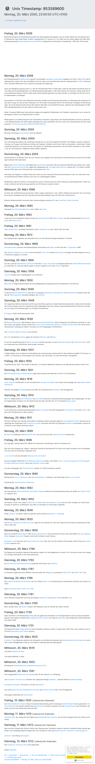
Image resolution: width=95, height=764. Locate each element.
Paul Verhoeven (43, 218)
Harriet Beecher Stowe (53, 502)
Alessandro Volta (10, 541)
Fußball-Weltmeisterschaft (81, 263)
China (47, 169)
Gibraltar (61, 252)
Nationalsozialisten (64, 342)
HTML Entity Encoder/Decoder (61, 755)
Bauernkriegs (38, 706)
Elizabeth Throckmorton (16, 679)
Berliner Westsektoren (20, 293)
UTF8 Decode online (14, 757)
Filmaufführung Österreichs (34, 461)
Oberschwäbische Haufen (16, 704)
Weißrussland (25, 79)
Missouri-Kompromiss (14, 523)
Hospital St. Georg (14, 745)
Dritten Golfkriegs (19, 165)
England (26, 736)
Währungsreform (16, 295)
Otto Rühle (39, 399)
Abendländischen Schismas (47, 717)
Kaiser (37, 477)
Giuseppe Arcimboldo (12, 685)
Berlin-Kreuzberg (33, 342)
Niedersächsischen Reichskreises (74, 640)
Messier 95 (44, 598)
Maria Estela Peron (11, 229)
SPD (8, 399)
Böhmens (43, 337)
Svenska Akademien (14, 581)
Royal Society (31, 541)
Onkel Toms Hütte (34, 502)
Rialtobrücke (22, 674)
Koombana (69, 410)
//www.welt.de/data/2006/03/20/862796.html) (29, 124)
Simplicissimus (28, 468)
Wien (22, 651)
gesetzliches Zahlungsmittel (53, 293)
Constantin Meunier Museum (17, 332)
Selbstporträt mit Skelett (36, 456)
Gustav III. (45, 581)
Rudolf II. (41, 685)
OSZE (83, 79)
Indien (52, 247)
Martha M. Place (30, 434)
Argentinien (44, 229)
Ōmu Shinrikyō (16, 209)
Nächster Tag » (21, 20)
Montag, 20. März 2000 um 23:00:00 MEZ (36, 759)
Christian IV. (8, 640)
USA (50, 167)
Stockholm (27, 581)
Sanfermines (28, 695)
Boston (24, 607)
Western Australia (42, 410)
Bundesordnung (70, 706)
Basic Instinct (58, 218)
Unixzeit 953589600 (11, 759)
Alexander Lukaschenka (54, 79)
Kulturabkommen (10, 247)
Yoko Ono (45, 252)
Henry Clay (30, 523)
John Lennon (24, 252)
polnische (10, 284)
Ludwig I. (12, 514)
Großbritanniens (61, 167)
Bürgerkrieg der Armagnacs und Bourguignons (71, 731)
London (41, 541)
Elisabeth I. (53, 679)
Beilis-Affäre (74, 421)
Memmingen (68, 704)
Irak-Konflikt (24, 167)
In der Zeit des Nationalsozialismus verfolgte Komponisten (56, 325)
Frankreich (14, 167)
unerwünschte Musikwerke (44, 322)
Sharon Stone (16, 220)
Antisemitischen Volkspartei (24, 482)
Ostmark (42, 295)
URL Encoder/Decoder (39, 755)
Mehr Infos (73, 753)
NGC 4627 (67, 572)
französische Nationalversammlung (19, 563)
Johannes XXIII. (9, 717)
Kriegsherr (33, 618)
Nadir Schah (42, 618)
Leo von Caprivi (74, 477)
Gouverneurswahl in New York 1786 (20, 589)
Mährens (53, 337)
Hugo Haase (71, 401)
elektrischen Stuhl (59, 434)
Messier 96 (55, 598)
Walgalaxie (49, 572)
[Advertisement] (47, 58)
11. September (72, 247)
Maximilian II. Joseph (54, 514)
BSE (53, 200)
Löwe (70, 598)
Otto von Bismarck (21, 477)
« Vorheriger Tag (10, 20)
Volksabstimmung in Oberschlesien (20, 373)
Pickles (58, 266)
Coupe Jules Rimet (48, 263)
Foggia (22, 629)
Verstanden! (79, 757)
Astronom (20, 491)
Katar (27, 133)
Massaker (62, 618)
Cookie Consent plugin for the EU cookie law (79, 760)
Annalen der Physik (47, 382)
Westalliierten (72, 293)
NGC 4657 (79, 572)
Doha (22, 133)
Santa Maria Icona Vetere (19, 631)
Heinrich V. (8, 736)
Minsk (81, 81)
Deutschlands (41, 165)
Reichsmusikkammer (14, 322)
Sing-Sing (9, 434)
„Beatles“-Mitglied (14, 252)
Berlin (23, 337)
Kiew (65, 421)
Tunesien (7, 275)
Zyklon (84, 410)
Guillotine (53, 563)
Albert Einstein (9, 382)
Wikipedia (13, 750)
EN (5, 755)
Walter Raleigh (77, 679)
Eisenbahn (22, 390)
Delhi (30, 616)
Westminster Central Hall (26, 263)
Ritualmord (69, 423)
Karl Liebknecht (26, 399)
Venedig (31, 674)
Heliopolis (24, 534)
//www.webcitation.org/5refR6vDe (31, 41)
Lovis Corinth (9, 456)
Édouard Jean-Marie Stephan (34, 491)
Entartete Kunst (79, 342)
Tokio (44, 209)
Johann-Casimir (48, 690)
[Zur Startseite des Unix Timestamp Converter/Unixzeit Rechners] (8, 8)
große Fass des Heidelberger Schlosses (25, 690)
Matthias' (15, 651)
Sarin (27, 209)
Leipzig (25, 745)
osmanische (19, 536)
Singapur (9, 313)
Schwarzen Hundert (34, 423)
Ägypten (34, 534)
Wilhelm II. (42, 477)
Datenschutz (24, 755)
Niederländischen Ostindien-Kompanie (27, 665)
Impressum (13, 755)
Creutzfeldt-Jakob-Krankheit (68, 200)
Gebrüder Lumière (38, 463)
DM (35, 293)
